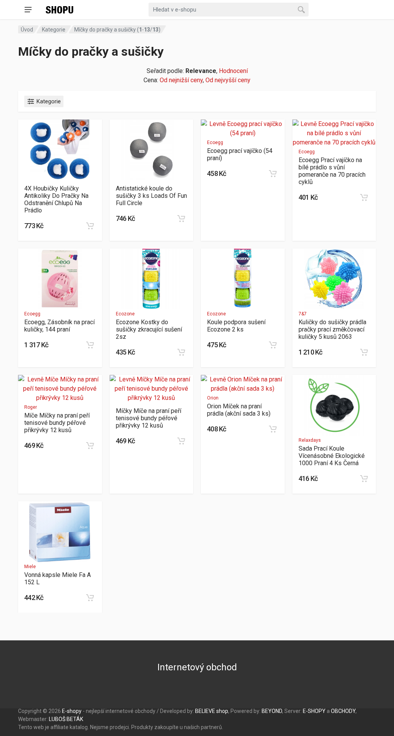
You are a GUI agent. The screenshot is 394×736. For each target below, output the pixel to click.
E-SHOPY (314, 711)
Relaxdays (310, 440)
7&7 (303, 314)
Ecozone (125, 314)
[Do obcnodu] (90, 226)
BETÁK (75, 719)
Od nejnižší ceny (181, 80)
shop (222, 711)
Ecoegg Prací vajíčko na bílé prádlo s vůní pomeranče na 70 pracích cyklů (332, 171)
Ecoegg (215, 142)
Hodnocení (233, 71)
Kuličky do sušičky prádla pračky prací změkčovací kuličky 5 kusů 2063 (332, 329)
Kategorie (53, 30)
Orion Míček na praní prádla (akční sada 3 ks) (238, 410)
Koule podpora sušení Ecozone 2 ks (236, 325)
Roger (30, 407)
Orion (213, 398)
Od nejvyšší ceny (227, 80)
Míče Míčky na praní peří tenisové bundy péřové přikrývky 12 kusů (57, 423)
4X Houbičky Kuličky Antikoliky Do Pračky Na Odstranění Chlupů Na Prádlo (56, 199)
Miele (30, 566)
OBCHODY (343, 711)
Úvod (27, 30)
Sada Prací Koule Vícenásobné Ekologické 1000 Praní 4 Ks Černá (332, 456)
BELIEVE (205, 711)
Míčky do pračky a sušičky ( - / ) (117, 30)
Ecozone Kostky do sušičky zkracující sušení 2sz (149, 329)
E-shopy (72, 711)
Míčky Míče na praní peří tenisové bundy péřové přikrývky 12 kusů (148, 418)
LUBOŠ (57, 719)
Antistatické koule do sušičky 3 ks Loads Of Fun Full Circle (151, 196)
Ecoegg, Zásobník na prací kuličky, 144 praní (59, 325)
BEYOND (272, 711)
